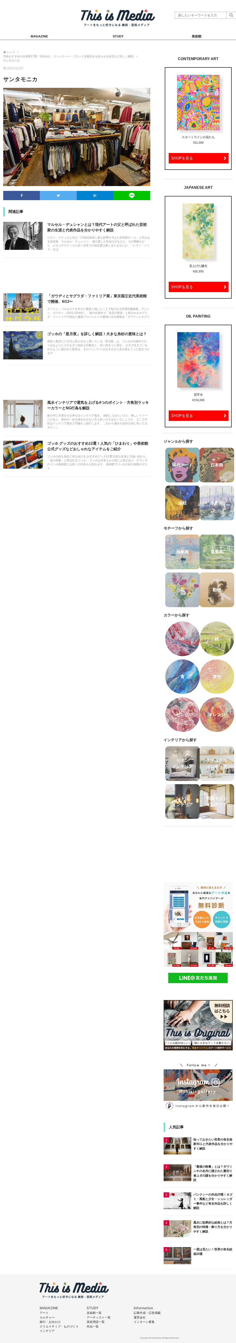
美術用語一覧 (96, 1322)
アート (44, 1313)
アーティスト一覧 (99, 1317)
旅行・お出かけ (50, 1322)
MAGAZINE (39, 36)
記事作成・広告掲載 (147, 1313)
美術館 (196, 36)
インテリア (47, 1331)
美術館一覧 (94, 1313)
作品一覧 (93, 1326)
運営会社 (140, 1317)
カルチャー (47, 1317)
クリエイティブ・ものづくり (59, 1326)
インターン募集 (144, 1322)
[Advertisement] (76, 278)
